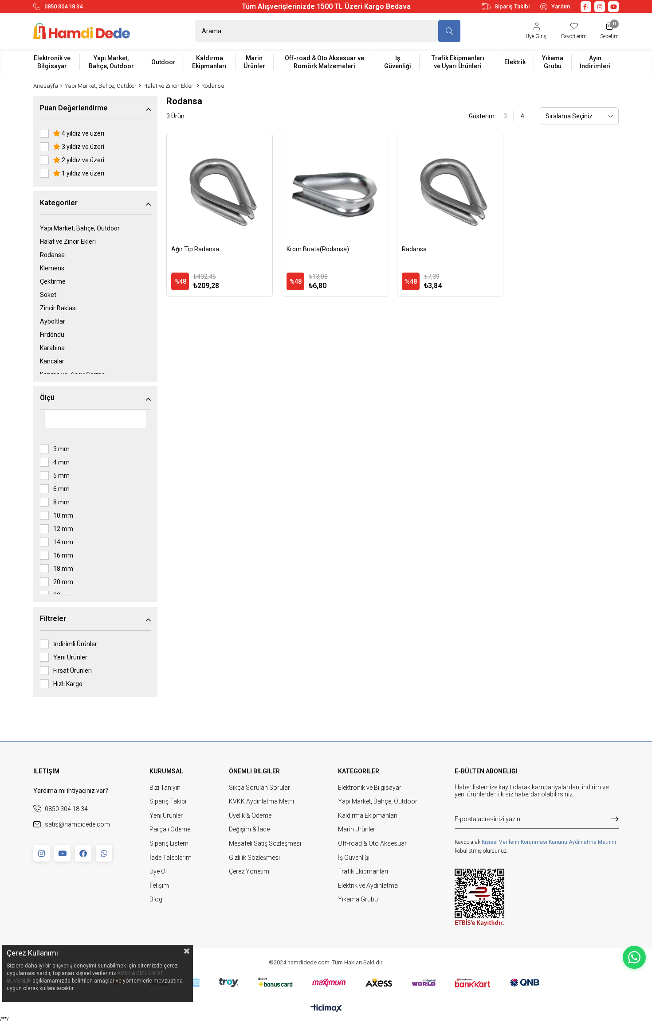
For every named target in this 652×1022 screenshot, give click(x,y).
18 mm (63, 568)
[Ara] (449, 31)
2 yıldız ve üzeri (82, 160)
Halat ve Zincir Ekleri (68, 241)
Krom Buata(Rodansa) (318, 249)
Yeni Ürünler (70, 657)
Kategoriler (59, 203)
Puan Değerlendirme (74, 108)
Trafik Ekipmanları (363, 871)
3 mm (61, 448)
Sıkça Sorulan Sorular (259, 787)
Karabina (52, 347)
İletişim (159, 885)
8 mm (61, 502)
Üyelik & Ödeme (250, 815)
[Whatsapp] (104, 853)
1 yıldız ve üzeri (82, 173)
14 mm (63, 542)
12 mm (63, 528)
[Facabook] (83, 853)
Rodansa (52, 254)
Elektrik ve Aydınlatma (368, 885)
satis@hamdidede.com (77, 824)
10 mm (63, 515)
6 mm (61, 488)
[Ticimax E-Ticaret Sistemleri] (326, 1009)
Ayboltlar (52, 321)
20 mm (63, 581)
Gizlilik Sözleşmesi (254, 857)
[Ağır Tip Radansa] (219, 187)
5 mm (61, 475)
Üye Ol (158, 871)
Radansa (414, 249)
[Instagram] (41, 853)
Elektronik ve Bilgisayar (369, 787)
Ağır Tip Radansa (195, 249)
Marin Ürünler (356, 829)
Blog (155, 899)
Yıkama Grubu (358, 899)
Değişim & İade (249, 829)
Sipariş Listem (169, 843)
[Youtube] (62, 853)
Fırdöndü (52, 334)
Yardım (560, 6)
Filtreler (53, 618)
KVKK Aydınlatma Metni (261, 801)
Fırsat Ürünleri (72, 670)
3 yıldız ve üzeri (82, 146)
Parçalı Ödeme (169, 829)
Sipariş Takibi (512, 6)
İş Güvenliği (353, 857)
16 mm (63, 555)
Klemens (52, 268)
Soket (48, 294)
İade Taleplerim (170, 857)
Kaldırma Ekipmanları (367, 815)
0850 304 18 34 (63, 6)
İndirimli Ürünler (75, 644)
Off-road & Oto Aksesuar (372, 843)
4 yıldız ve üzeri (82, 133)
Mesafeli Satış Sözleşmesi (265, 843)
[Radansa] (450, 187)
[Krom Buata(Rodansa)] (335, 187)
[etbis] (479, 897)
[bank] (326, 982)
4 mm (61, 462)
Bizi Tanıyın (165, 787)
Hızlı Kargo (67, 683)
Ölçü (47, 398)
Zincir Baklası (58, 308)
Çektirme (53, 281)
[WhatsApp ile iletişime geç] (634, 957)
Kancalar (52, 361)
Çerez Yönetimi (250, 871)
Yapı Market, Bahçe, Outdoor (80, 228)
